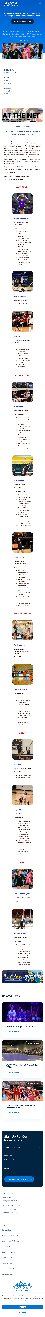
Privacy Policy (8, 1263)
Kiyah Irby (18, 764)
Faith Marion (19, 645)
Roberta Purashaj (21, 218)
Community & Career (10, 1241)
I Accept (22, 1307)
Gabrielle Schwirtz (22, 689)
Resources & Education (11, 1235)
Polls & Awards (8, 1257)
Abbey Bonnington (22, 893)
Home (5, 31)
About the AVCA (9, 1252)
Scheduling (6, 1230)
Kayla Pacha (19, 480)
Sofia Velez (18, 336)
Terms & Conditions (10, 1268)
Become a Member (10, 1219)
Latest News (25, 31)
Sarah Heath (19, 406)
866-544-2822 (14, 1205)
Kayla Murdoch (20, 809)
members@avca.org (10, 1212)
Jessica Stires (20, 933)
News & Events (14, 31)
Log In (4, 1224)
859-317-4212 (11, 1209)
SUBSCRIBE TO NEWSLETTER (19, 1179)
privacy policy (22, 1301)
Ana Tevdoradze (21, 296)
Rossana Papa (20, 557)
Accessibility (7, 1274)
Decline (22, 1313)
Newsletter (35, 31)
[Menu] (39, 3)
